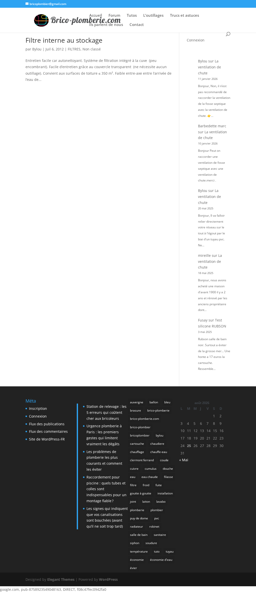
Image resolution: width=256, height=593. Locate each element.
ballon (154, 402)
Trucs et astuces (184, 15)
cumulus (150, 468)
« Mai (183, 459)
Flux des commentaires (48, 431)
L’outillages (153, 15)
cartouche (137, 444)
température (139, 551)
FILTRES (74, 49)
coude (164, 460)
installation (165, 493)
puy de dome (139, 518)
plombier (156, 510)
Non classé (91, 49)
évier (133, 568)
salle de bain (139, 535)
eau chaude (150, 477)
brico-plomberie (158, 410)
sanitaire (160, 535)
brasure (135, 410)
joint (133, 501)
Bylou (37, 49)
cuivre (134, 468)
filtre (133, 485)
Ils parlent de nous (106, 25)
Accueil (95, 15)
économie (137, 560)
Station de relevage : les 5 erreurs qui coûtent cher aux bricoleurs (106, 412)
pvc (156, 518)
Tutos (132, 15)
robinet (154, 526)
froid (146, 485)
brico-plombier (140, 427)
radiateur (136, 526)
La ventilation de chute (209, 67)
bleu (167, 402)
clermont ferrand (142, 460)
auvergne (136, 402)
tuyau (170, 551)
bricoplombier (140, 435)
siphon (134, 543)
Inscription (38, 408)
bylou (159, 435)
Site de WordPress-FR (47, 439)
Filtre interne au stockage (64, 40)
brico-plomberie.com (144, 419)
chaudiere (157, 444)
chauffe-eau (158, 452)
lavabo (161, 501)
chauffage (137, 452)
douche (168, 468)
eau (132, 477)
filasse (168, 477)
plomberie (137, 510)
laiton (146, 501)
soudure (151, 543)
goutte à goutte (140, 493)
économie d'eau (161, 560)
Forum (114, 15)
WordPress (108, 579)
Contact (137, 25)
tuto (157, 551)
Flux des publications (46, 424)
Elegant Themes (60, 579)
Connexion (195, 40)
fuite (159, 485)
